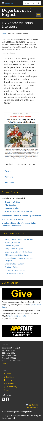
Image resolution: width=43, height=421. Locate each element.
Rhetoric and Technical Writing (18, 211)
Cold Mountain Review (14, 273)
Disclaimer (9, 377)
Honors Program (12, 245)
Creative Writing (12, 202)
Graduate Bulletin (12, 267)
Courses (10, 182)
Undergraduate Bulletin (14, 264)
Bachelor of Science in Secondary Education (21, 215)
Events (10, 177)
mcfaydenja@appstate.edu (18, 316)
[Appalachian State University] (11, 3)
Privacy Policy (11, 386)
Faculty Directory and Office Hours (19, 239)
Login (7, 390)
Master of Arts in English (13, 219)
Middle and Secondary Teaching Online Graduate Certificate (19, 224)
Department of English (16, 12)
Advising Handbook (13, 242)
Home (4, 34)
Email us (5, 363)
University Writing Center (15, 270)
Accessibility (10, 383)
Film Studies (10, 205)
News (9, 171)
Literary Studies (12, 208)
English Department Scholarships (18, 252)
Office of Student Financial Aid (17, 255)
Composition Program (14, 249)
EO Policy (9, 380)
